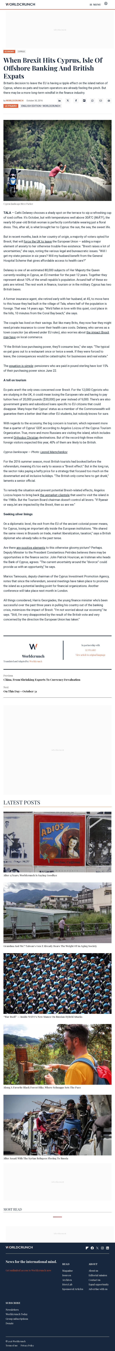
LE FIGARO (11, 106)
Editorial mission (98, 1275)
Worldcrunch (15, 100)
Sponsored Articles (72, 1289)
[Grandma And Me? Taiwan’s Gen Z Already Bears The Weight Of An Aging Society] (57, 913)
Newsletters (12, 1309)
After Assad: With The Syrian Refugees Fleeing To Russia (35, 1158)
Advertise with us (98, 1289)
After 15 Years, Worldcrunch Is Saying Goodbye (30, 875)
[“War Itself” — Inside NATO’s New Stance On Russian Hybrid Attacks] (57, 984)
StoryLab (67, 1284)
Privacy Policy (27, 1345)
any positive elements (30, 547)
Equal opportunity (99, 1284)
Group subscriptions (17, 1318)
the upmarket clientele (55, 495)
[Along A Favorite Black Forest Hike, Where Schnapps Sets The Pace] (57, 1055)
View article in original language (90, 655)
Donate (9, 1323)
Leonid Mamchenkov (53, 452)
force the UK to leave (38, 241)
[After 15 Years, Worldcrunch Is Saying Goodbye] (57, 842)
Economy (9, 51)
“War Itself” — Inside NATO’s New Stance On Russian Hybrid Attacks (42, 1016)
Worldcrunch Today (17, 1314)
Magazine (67, 1270)
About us (93, 1270)
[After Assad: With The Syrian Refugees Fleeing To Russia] (57, 1125)
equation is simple (21, 366)
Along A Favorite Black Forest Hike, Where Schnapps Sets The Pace (42, 1087)
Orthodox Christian (26, 437)
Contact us (94, 1279)
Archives (67, 1279)
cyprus (21, 51)
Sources (66, 1275)
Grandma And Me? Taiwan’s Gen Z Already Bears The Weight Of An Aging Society (50, 946)
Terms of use (12, 1345)
